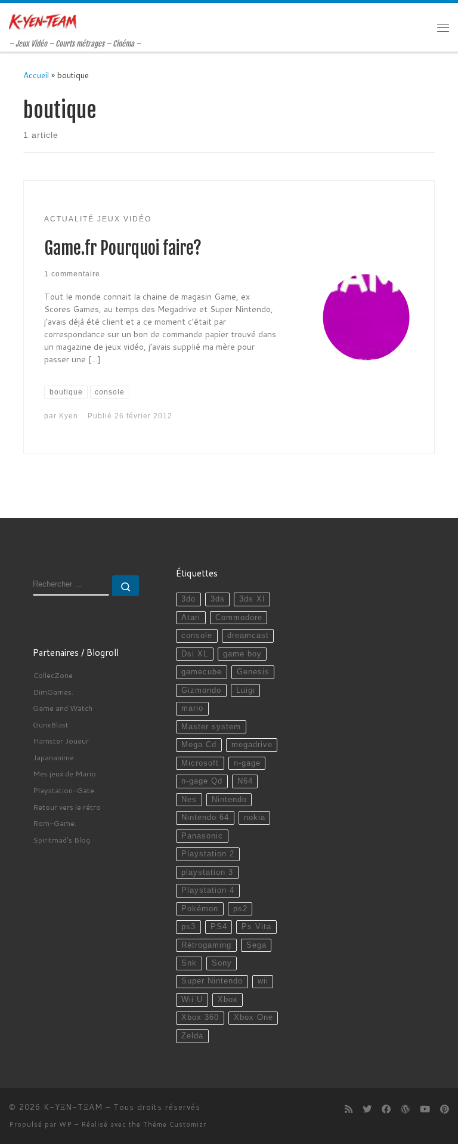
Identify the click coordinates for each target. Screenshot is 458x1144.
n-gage (247, 763)
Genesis (253, 672)
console (196, 635)
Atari (190, 617)
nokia (254, 817)
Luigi (245, 690)
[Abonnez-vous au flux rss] (348, 1109)
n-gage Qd (201, 781)
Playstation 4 (207, 890)
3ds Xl (252, 599)
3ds (218, 599)
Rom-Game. (54, 823)
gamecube (201, 672)
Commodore (238, 617)
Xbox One (253, 1017)
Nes (189, 799)
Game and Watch (62, 707)
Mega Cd (198, 745)
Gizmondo (201, 690)
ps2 (240, 909)
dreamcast (248, 635)
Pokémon (199, 909)
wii (263, 981)
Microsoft (200, 763)
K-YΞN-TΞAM (73, 1107)
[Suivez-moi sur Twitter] (367, 1109)
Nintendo (229, 799)
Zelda (192, 1036)
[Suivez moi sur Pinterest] (444, 1109)
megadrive (252, 745)
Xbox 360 (200, 1017)
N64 (245, 781)
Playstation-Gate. (64, 790)
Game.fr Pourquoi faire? (123, 248)
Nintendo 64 (205, 817)
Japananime (53, 757)
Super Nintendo (212, 981)
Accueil (36, 75)
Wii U (192, 999)
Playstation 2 (207, 854)
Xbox (228, 999)
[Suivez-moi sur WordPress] (405, 1109)
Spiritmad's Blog (61, 839)
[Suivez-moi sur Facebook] (386, 1109)
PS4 (219, 927)
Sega (256, 945)
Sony (222, 963)
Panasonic (202, 836)
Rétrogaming (206, 945)
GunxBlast (51, 724)
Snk (189, 963)
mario (192, 708)
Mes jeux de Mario (64, 773)
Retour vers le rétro (67, 806)
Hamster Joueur (61, 740)
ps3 (188, 927)
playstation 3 (207, 872)
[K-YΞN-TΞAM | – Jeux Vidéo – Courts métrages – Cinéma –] (42, 21)
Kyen (68, 416)
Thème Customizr (174, 1124)
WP (65, 1124)
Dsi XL (194, 654)
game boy (242, 654)
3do (188, 599)
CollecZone (53, 675)
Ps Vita (256, 927)
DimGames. (53, 691)
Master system (211, 727)
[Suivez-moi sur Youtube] (425, 1109)
